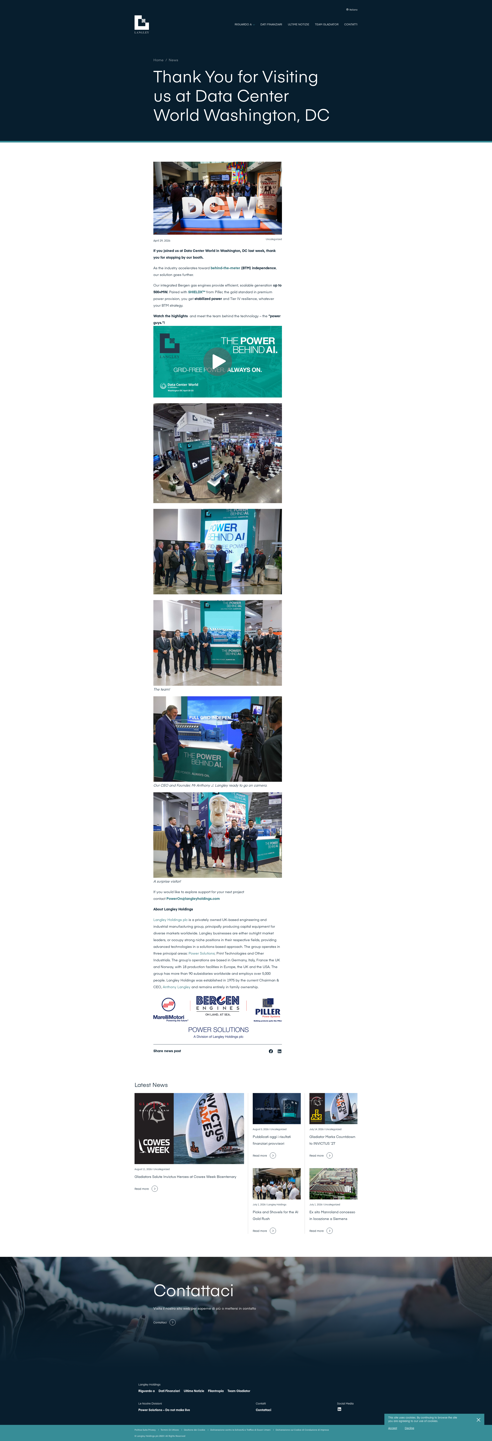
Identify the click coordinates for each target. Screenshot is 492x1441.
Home (158, 59)
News (173, 59)
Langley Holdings (149, 1384)
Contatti (261, 1403)
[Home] (142, 24)
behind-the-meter (225, 267)
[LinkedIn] (339, 1409)
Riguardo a (146, 1391)
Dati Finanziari (169, 1391)
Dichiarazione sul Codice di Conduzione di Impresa (302, 1429)
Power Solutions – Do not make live (164, 1410)
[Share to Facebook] (271, 1050)
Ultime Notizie (194, 1391)
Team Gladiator (239, 1391)
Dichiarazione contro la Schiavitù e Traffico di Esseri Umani (240, 1429)
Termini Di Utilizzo (170, 1429)
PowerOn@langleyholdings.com (193, 898)
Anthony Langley (176, 986)
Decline (409, 1427)
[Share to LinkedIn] (279, 1050)
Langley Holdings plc (170, 919)
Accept (392, 1427)
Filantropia (216, 1391)
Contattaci (263, 1410)
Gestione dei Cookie (195, 1429)
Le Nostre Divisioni (150, 1403)
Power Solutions (202, 953)
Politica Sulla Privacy (145, 1429)
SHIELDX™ (196, 291)
